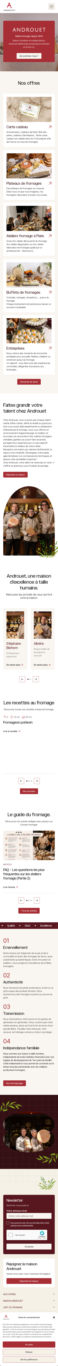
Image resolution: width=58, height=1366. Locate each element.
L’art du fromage (12, 1307)
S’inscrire (29, 1246)
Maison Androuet (13, 1300)
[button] (54, 1317)
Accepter (29, 1344)
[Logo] (9, 6)
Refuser (29, 1352)
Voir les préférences (29, 1359)
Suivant (36, 679)
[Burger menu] (51, 6)
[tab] (27, 679)
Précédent (22, 679)
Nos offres (9, 1294)
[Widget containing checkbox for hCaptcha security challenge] (26, 1235)
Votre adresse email (17, 1211)
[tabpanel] (15, 639)
